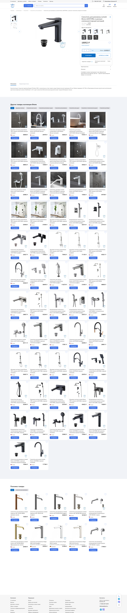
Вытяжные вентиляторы (70, 608)
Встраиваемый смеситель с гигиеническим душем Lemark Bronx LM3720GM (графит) (57, 311)
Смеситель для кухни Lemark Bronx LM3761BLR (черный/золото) (96, 341)
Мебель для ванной (32, 602)
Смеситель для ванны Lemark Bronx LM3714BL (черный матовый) (57, 431)
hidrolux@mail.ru (104, 606)
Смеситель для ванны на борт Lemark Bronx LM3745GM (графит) (38, 281)
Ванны (29, 600)
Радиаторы (67, 600)
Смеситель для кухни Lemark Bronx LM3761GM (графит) (18, 280)
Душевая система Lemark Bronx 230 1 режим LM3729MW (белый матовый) (19, 161)
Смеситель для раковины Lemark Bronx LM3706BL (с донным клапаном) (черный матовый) (19, 461)
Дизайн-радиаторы (69, 602)
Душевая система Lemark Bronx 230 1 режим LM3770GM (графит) (77, 251)
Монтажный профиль (70, 610)
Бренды (51, 1)
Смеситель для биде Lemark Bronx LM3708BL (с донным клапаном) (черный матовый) (77, 431)
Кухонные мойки (53, 602)
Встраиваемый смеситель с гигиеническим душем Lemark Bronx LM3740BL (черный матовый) (97, 221)
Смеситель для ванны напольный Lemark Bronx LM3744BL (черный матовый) (18, 401)
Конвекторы (68, 604)
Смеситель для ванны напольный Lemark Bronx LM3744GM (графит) (56, 281)
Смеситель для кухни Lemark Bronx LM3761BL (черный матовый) (76, 371)
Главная (12, 10)
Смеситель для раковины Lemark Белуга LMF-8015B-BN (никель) (77, 512)
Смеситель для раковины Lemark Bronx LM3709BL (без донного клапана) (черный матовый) (97, 431)
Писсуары (51, 604)
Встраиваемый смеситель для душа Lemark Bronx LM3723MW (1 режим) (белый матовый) (58, 161)
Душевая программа (33, 610)
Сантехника (19, 10)
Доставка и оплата (22, 1)
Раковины (51, 600)
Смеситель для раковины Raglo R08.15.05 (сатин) (77, 542)
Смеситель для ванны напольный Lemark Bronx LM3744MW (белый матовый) (77, 131)
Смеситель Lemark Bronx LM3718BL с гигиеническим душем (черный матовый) (37, 431)
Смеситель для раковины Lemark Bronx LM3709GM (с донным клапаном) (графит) (38, 341)
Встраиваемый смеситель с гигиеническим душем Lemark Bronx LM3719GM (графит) (77, 311)
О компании (13, 1)
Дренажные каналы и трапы (55, 608)
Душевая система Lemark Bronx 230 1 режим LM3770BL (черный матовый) (38, 371)
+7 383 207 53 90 (104, 603)
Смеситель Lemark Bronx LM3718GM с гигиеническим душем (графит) (96, 311)
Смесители (26, 10)
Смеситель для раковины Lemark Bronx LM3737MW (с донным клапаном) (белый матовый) (97, 131)
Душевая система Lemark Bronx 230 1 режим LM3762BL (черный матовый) (58, 371)
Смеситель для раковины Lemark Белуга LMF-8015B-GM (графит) (58, 512)
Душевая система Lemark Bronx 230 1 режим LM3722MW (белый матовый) (77, 161)
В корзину (88, 55)
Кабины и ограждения (33, 612)
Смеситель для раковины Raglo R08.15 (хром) (58, 542)
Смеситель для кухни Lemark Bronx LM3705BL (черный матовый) (37, 461)
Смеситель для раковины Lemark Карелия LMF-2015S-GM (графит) (38, 513)
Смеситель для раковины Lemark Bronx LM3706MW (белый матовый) (77, 191)
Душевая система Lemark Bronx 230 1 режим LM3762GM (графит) (97, 251)
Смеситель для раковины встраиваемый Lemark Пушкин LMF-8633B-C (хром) (97, 543)
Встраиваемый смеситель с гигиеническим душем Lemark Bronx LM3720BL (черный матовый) (97, 401)
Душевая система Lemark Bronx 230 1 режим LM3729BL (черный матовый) (38, 401)
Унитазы (30, 606)
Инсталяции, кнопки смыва (34, 604)
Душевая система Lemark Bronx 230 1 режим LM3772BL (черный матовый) (19, 371)
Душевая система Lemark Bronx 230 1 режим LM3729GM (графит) (97, 281)
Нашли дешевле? (85, 45)
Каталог (29, 5)
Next (79, 31)
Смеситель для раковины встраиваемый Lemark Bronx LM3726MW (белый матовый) (37, 161)
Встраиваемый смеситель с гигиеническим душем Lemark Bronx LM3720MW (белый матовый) (97, 161)
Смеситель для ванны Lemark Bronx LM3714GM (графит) (18, 340)
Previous (19, 31)
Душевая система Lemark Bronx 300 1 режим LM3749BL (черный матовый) (58, 221)
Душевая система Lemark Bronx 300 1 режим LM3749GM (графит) (38, 221)
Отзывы (39, 1)
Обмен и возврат (32, 1)
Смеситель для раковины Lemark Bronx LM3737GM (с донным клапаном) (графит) (77, 281)
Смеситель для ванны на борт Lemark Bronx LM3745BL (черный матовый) (97, 371)
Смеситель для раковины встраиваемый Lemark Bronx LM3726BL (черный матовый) (57, 401)
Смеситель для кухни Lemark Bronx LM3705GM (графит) (76, 340)
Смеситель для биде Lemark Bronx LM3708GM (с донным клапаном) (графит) (57, 341)
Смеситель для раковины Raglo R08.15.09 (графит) (38, 542)
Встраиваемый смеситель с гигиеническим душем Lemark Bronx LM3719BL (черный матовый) (18, 431)
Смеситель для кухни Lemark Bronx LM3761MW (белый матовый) (37, 131)
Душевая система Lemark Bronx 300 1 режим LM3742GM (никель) (97, 191)
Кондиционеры (68, 606)
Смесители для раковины (36, 10)
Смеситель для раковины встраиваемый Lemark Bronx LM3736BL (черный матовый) (37, 251)
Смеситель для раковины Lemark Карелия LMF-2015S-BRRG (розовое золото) (19, 513)
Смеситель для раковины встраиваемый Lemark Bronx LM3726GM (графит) (18, 311)
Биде (50, 606)
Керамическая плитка (54, 610)
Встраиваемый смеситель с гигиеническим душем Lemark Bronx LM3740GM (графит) (77, 221)
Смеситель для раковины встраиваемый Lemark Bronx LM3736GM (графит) (18, 251)
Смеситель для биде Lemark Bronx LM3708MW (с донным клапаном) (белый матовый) (57, 191)
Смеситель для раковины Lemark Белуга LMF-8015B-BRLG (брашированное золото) (19, 543)
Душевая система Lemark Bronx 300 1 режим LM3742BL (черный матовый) (19, 221)
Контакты (45, 1)
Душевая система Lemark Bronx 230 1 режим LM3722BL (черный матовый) (77, 401)
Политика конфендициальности (17, 608)
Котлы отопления (53, 612)
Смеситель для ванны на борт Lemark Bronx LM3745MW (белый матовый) (57, 131)
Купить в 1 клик (103, 55)
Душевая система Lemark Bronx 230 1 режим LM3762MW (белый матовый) (19, 131)
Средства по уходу (69, 612)
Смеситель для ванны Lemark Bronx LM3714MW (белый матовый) (18, 191)
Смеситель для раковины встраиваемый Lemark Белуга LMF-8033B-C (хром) (96, 513)
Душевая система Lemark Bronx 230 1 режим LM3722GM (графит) (38, 311)
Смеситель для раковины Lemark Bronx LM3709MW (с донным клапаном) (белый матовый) (38, 191)
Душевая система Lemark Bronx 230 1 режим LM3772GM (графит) (58, 251)
